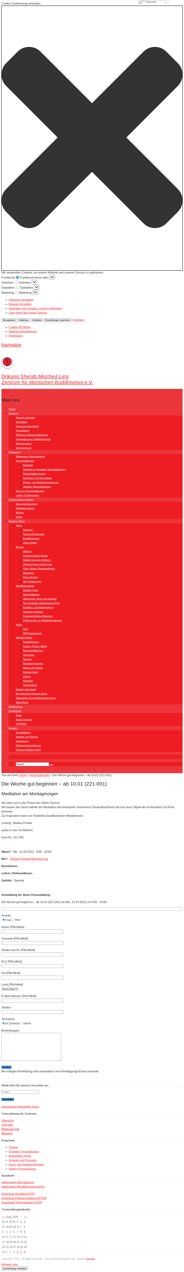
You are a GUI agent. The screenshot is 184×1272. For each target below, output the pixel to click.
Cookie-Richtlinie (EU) (28, 749)
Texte (19, 715)
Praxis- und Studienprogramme (41, 482)
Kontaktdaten (23, 732)
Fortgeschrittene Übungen (38, 616)
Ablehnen (24, 320)
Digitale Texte (30, 590)
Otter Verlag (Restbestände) (39, 568)
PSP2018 (21, 723)
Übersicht (7, 1120)
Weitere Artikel (24, 637)
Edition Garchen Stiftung (37, 560)
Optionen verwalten (21, 299)
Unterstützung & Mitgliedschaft (33, 439)
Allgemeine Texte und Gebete (40, 598)
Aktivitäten (21, 422)
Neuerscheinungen (26, 503)
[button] (92, 138)
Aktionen (28, 529)
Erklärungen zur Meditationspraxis (42, 620)
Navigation (11, 344)
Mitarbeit (6, 1133)
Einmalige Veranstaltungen (24, 1151)
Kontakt (13, 728)
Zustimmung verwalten (14, 1268)
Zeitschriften (30, 685)
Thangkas (28, 654)
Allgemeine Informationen (30, 456)
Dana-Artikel (30, 542)
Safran (27, 676)
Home (12, 409)
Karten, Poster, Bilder (35, 646)
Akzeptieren (9, 320)
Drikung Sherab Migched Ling (29, 858)
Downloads (15, 711)
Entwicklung (22, 430)
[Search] (51, 765)
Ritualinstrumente (33, 663)
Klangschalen (30, 672)
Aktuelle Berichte (25, 417)
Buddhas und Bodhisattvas (38, 607)
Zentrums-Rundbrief (27, 426)
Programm (15, 452)
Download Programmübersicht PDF (24, 1198)
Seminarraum (23, 447)
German (150, 1)
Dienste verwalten (20, 304)
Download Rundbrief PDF (17, 1193)
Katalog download (26, 689)
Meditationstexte (25, 508)
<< (3, 1216)
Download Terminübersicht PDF (21, 1202)
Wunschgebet (23, 443)
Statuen (27, 659)
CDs (25, 629)
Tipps (19, 525)
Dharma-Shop (17, 521)
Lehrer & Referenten (27, 495)
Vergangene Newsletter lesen (20, 1106)
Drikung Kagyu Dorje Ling (37, 564)
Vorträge (13, 1147)
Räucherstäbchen (33, 650)
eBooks (27, 551)
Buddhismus (16, 706)
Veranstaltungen (25, 460)
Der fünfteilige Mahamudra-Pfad (41, 603)
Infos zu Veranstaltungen (30, 491)
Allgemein (28, 572)
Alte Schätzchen (32, 581)
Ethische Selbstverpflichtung (32, 434)
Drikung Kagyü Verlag (21, 499)
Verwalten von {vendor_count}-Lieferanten (35, 308)
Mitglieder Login (9, 1264)
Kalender (28, 465)
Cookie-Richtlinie (20, 327)
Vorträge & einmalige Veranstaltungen (44, 469)
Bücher (20, 512)
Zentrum (13, 413)
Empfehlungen (31, 538)
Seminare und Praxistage (37, 478)
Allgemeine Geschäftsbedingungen (36, 698)
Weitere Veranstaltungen (37, 486)
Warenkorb (22, 702)
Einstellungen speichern (57, 320)
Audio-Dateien (24, 719)
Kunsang (90, 1258)
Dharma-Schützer (33, 611)
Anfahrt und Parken (27, 736)
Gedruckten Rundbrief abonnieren (23, 1186)
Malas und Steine (33, 667)
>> (25, 1216)
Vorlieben (37, 320)
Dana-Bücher (30, 577)
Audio (19, 516)
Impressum (16, 335)
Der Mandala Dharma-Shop (31, 693)
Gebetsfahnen (31, 641)
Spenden (7, 1124)
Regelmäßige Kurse (34, 473)
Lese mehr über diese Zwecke (28, 312)
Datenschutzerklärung (23, 331)
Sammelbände (31, 594)
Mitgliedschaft (10, 1129)
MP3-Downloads (32, 633)
